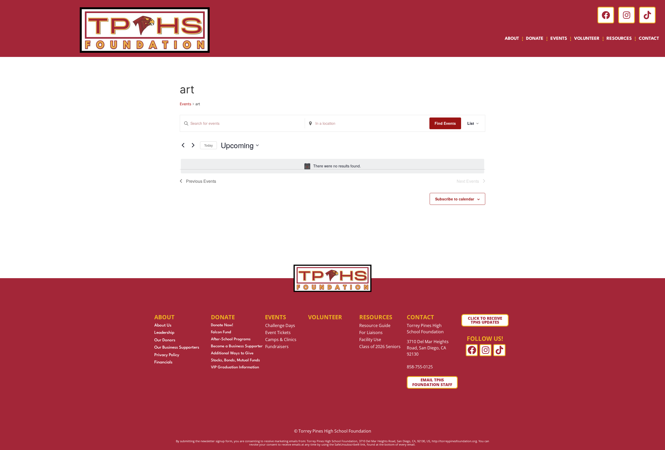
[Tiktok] (647, 15)
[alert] (332, 166)
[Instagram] (626, 15)
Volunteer (325, 317)
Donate (223, 317)
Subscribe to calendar (454, 198)
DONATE (534, 38)
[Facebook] (605, 15)
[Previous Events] (183, 145)
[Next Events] (193, 145)
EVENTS (558, 38)
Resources (375, 317)
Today (208, 145)
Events (185, 104)
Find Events (445, 123)
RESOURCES (619, 38)
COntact (420, 317)
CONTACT (649, 38)
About (512, 38)
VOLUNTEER (587, 38)
